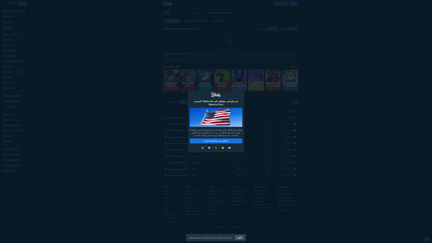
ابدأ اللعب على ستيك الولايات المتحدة (216, 141)
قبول (239, 237)
